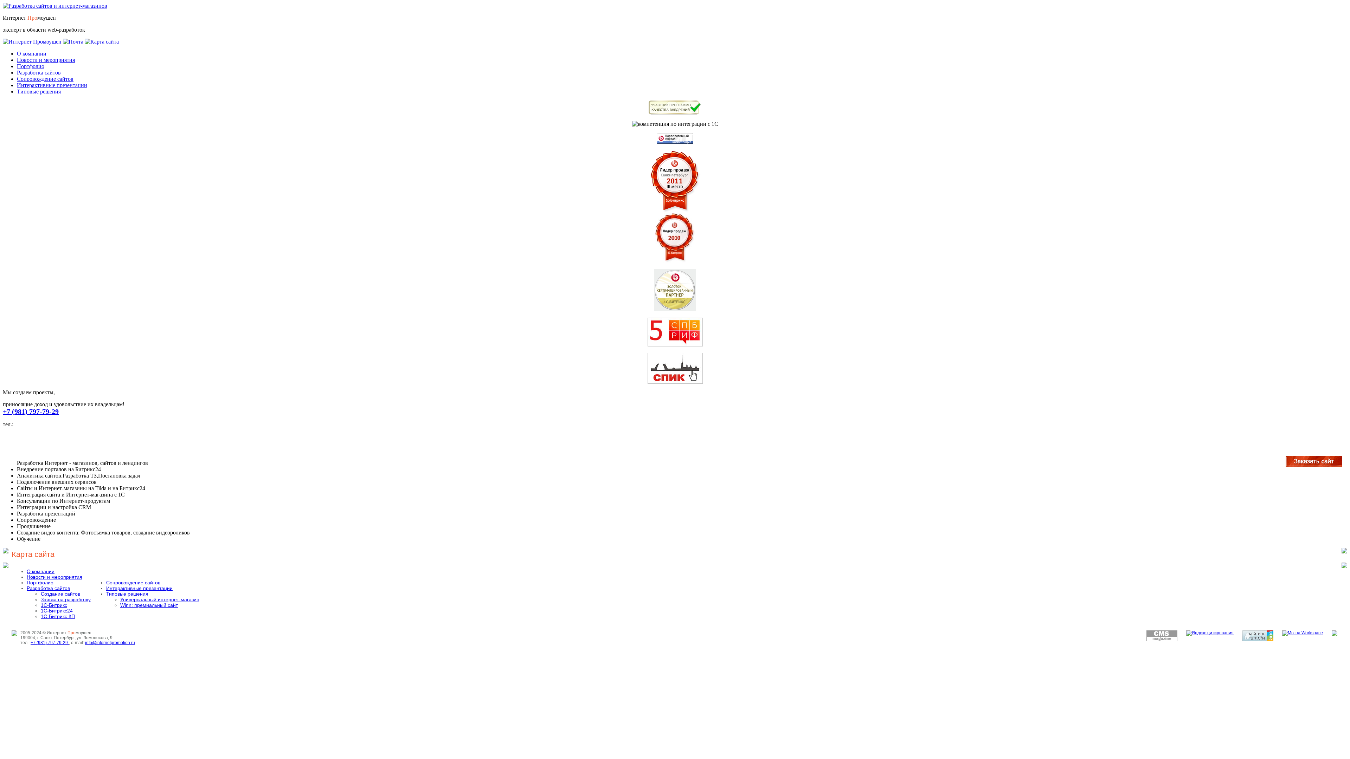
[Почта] (74, 42)
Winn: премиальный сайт (149, 605)
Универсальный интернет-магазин (159, 599)
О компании (31, 54)
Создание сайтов (60, 594)
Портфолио (30, 66)
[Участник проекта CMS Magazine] (1161, 639)
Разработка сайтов (39, 73)
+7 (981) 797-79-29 (31, 411)
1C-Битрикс (54, 605)
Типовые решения (39, 92)
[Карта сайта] (102, 42)
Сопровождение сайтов (45, 79)
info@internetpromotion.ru (110, 642)
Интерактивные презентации (52, 85)
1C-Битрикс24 (57, 611)
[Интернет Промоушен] (33, 42)
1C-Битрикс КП (58, 616)
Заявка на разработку (66, 599)
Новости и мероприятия (46, 60)
